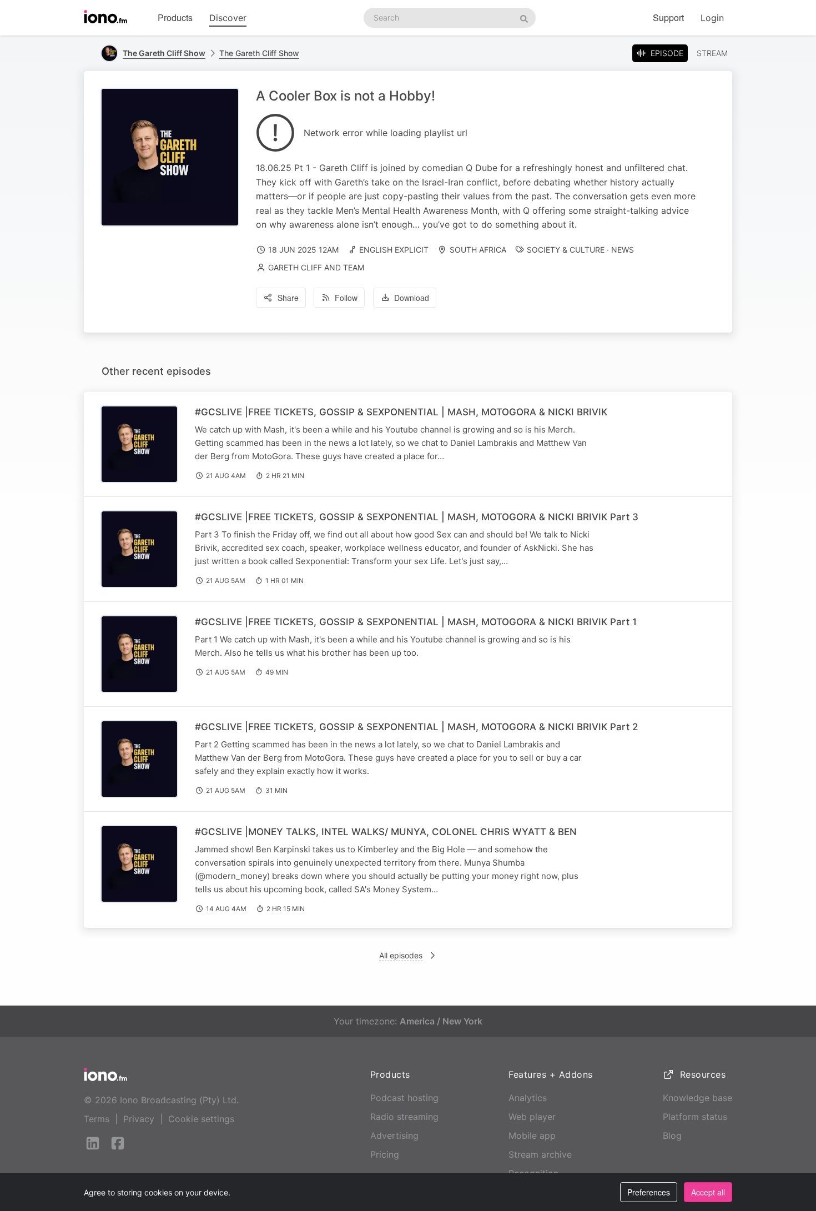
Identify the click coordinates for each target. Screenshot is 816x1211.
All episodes (400, 955)
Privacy (138, 1118)
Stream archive (540, 1154)
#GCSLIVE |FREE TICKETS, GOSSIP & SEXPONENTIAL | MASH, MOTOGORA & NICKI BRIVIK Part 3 (416, 516)
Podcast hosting (404, 1097)
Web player (532, 1116)
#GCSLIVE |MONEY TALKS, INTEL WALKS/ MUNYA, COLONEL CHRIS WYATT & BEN (386, 831)
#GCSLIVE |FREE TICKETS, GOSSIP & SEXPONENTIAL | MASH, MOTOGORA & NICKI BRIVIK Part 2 (416, 726)
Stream (712, 53)
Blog (672, 1135)
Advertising (394, 1135)
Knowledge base (697, 1097)
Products (175, 17)
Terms (96, 1118)
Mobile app (532, 1135)
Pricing (384, 1154)
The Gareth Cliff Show (259, 53)
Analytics (527, 1097)
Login (712, 17)
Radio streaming (404, 1116)
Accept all (708, 1192)
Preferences (648, 1192)
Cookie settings (201, 1118)
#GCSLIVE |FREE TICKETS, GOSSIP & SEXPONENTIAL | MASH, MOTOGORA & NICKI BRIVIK (401, 412)
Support (668, 17)
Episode (667, 53)
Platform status (695, 1116)
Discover (227, 17)
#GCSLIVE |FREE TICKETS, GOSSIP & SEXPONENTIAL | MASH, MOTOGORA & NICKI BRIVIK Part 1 (416, 621)
